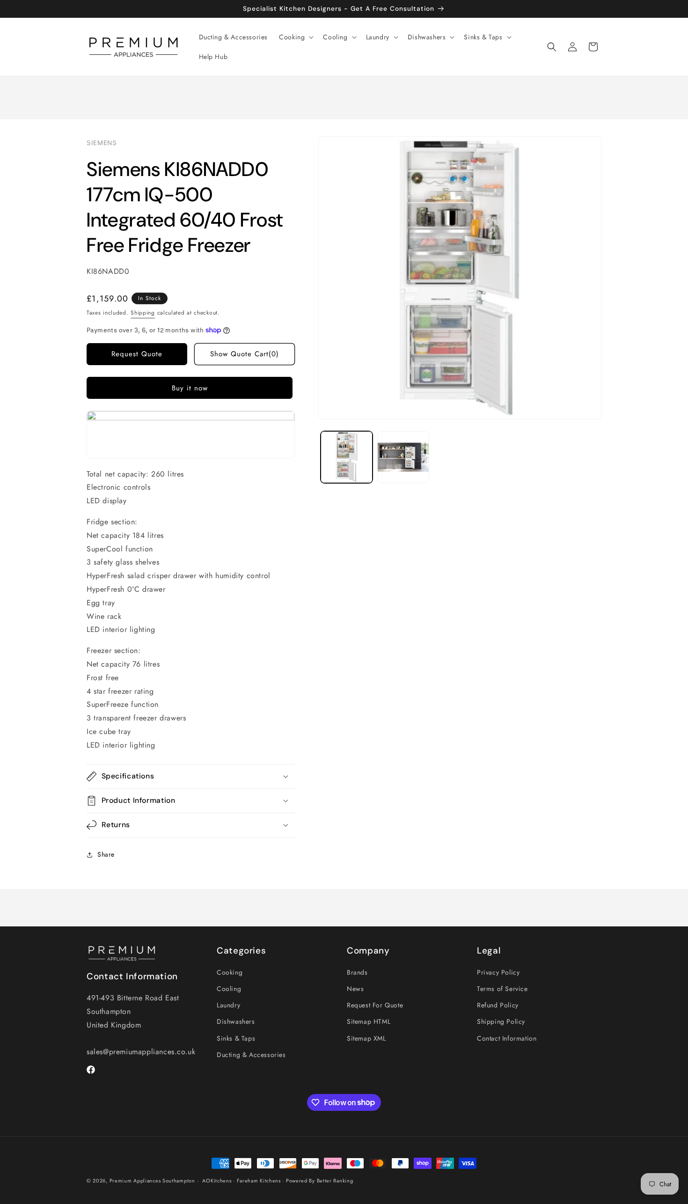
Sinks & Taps (236, 1038)
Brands (357, 972)
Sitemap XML (366, 1038)
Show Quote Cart (244, 354)
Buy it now (190, 388)
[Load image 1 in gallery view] (347, 457)
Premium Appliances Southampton (152, 1180)
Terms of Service (502, 988)
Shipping (143, 312)
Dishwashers (236, 1022)
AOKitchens (216, 1180)
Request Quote (136, 354)
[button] (295, 37)
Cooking (229, 972)
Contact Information (506, 1038)
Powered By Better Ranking (319, 1180)
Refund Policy (498, 1005)
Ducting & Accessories (251, 1054)
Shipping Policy (501, 1022)
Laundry (228, 1005)
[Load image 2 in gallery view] (403, 457)
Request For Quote (375, 1005)
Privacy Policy (498, 972)
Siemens (102, 143)
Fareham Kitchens (259, 1180)
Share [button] (106, 854)
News (355, 988)
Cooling (229, 988)
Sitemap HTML (368, 1022)
